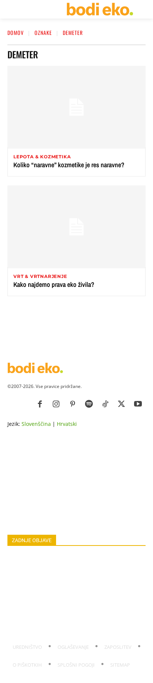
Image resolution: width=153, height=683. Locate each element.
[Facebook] (40, 404)
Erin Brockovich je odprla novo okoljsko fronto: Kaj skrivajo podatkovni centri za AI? (69, 627)
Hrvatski (67, 423)
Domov (15, 32)
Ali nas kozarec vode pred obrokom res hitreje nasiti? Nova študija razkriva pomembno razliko (73, 610)
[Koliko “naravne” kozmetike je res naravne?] (76, 107)
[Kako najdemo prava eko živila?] (76, 226)
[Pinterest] (72, 404)
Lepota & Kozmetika (42, 157)
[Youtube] (138, 404)
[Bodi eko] (99, 9)
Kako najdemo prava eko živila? (53, 284)
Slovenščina (36, 423)
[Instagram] (56, 404)
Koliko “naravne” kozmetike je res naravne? (68, 164)
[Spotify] (89, 404)
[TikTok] (105, 404)
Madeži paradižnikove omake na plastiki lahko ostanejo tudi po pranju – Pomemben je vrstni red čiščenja (75, 561)
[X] (121, 404)
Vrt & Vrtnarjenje (40, 276)
